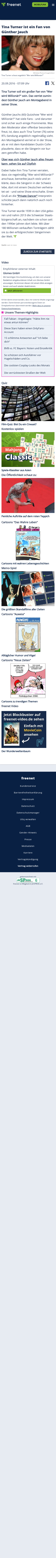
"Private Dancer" (27, 196)
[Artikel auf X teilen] (53, 83)
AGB (28, 826)
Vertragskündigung (28, 859)
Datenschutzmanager (28, 812)
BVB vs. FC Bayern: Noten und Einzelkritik (28, 348)
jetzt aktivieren (15, 290)
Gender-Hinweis (28, 832)
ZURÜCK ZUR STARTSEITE (37, 251)
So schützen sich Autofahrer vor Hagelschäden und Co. (22, 356)
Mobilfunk (40, 4)
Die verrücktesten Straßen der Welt (25, 372)
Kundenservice (28, 786)
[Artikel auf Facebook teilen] (47, 83)
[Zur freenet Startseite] (11, 4)
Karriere (28, 852)
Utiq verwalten (28, 819)
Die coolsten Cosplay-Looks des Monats (27, 365)
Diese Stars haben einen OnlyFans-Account (24, 330)
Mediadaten (28, 846)
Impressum (28, 799)
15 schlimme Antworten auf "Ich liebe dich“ (26, 339)
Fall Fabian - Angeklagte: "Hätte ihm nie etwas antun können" (26, 320)
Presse (28, 839)
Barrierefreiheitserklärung (28, 792)
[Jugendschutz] (28, 880)
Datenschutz (28, 806)
